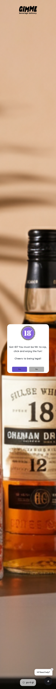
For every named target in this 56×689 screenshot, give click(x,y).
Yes (19, 369)
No (36, 369)
